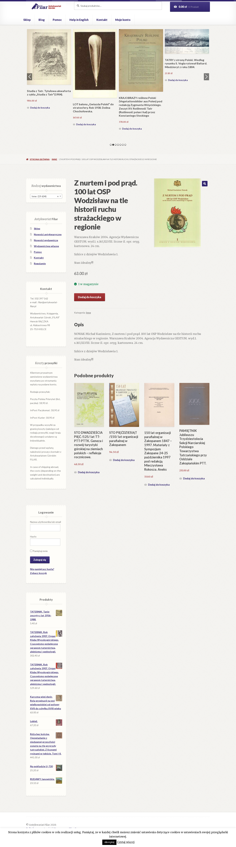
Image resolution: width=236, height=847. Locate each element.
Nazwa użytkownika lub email (45, 521)
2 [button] (113, 145)
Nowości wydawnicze (46, 240)
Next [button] (206, 76)
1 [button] (111, 145)
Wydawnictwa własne (46, 246)
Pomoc (57, 19)
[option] (49, 69)
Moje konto (122, 19)
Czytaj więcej (126, 842)
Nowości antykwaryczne (48, 234)
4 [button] (118, 145)
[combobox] (46, 196)
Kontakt (101, 19)
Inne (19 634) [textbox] (45, 196)
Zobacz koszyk (38, 573)
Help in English (78, 19)
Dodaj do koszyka (40, 107)
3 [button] (115, 145)
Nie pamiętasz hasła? (42, 569)
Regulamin (40, 263)
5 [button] (120, 145)
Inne (54, 159)
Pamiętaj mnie (40, 551)
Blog (42, 19)
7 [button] (125, 145)
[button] (204, 183)
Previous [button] (29, 76)
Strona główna (39, 159)
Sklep (27, 19)
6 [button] (123, 145)
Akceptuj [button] (109, 842)
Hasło (33, 536)
